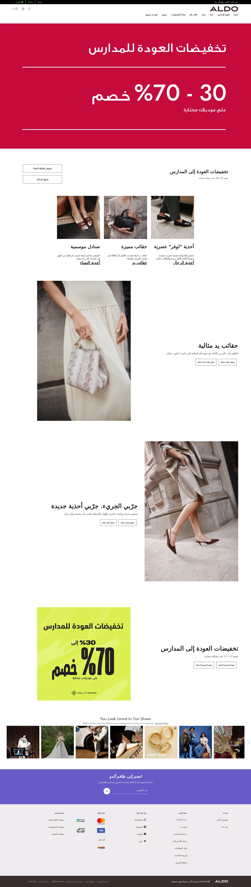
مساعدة (30, 2)
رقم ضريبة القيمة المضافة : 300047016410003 (67, 881)
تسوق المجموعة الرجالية (204, 665)
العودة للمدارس (223, 14)
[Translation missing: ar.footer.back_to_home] (221, 881)
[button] (18, 2)
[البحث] (29, 9)
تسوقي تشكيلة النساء (42, 168)
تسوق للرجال (42, 179)
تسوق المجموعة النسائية (226, 665)
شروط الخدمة (90, 881)
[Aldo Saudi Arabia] (224, 10)
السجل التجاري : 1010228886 (38, 881)
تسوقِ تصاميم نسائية (127, 522)
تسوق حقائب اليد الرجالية (205, 362)
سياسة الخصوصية (103, 881)
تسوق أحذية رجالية (108, 522)
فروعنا (39, 2)
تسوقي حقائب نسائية (228, 362)
